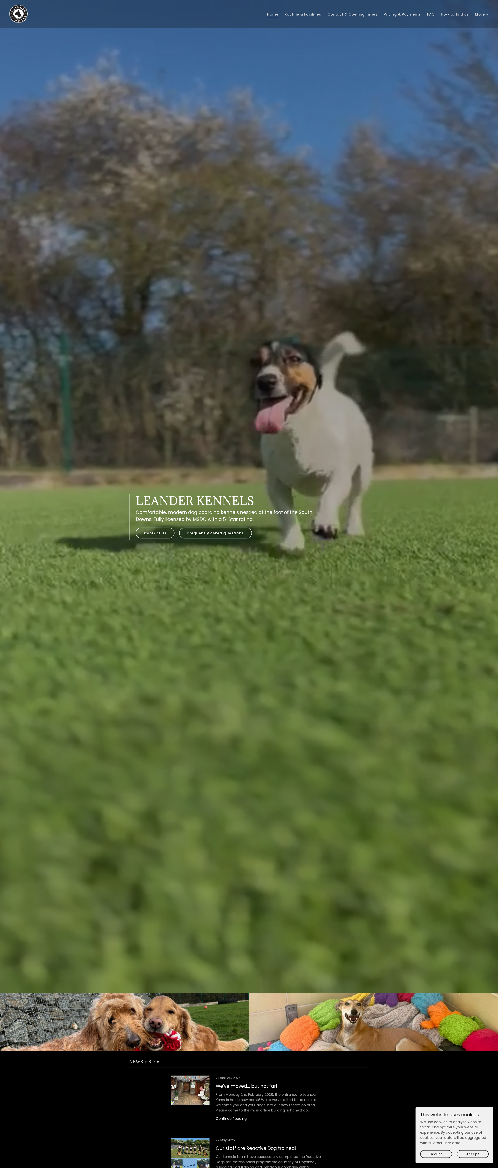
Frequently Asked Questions (215, 533)
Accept (472, 1154)
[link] (18, 13)
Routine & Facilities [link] (303, 14)
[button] (482, 14)
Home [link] (272, 14)
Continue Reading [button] (231, 1118)
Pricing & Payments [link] (402, 14)
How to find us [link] (455, 14)
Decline (436, 1154)
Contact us (155, 533)
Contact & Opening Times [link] (353, 14)
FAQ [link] (431, 14)
